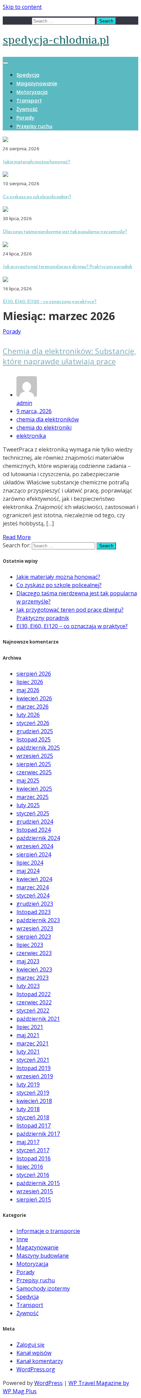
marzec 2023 (32, 977)
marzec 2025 (32, 797)
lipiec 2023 (29, 945)
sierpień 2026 (33, 673)
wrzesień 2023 (34, 928)
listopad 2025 (33, 739)
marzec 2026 (32, 706)
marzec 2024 (32, 887)
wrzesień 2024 (34, 846)
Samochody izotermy (43, 1288)
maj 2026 (27, 690)
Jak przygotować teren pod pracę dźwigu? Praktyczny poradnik (67, 266)
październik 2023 (38, 920)
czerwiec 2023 (34, 953)
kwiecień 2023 (34, 969)
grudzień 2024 (34, 821)
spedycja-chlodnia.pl (56, 40)
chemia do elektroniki (44, 427)
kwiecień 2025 (34, 788)
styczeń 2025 (32, 813)
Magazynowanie (36, 83)
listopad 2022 (33, 994)
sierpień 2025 (33, 764)
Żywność (27, 109)
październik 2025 (38, 747)
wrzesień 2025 (34, 756)
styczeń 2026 (32, 723)
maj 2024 (27, 871)
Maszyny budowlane (42, 1255)
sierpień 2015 (33, 1199)
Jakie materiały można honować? (36, 161)
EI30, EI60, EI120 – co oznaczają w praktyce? (50, 301)
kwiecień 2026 (34, 698)
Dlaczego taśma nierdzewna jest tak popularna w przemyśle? (65, 231)
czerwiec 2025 (34, 772)
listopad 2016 (33, 1158)
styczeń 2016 (32, 1175)
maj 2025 (27, 780)
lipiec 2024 (29, 862)
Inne (22, 1239)
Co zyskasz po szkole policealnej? (37, 196)
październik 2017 (38, 1134)
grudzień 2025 (34, 731)
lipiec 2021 (29, 1027)
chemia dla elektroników (47, 419)
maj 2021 (27, 1035)
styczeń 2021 (32, 1060)
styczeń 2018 (32, 1117)
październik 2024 (38, 838)
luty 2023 (28, 986)
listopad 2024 (33, 830)
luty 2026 (28, 715)
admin (24, 403)
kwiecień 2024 (34, 879)
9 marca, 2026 (34, 411)
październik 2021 (38, 1018)
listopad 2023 (33, 912)
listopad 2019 (33, 1068)
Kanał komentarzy (39, 1361)
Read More (17, 537)
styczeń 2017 (32, 1150)
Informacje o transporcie (48, 1231)
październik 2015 (38, 1183)
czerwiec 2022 (34, 1002)
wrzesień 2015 (34, 1191)
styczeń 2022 (32, 1010)
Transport (29, 100)
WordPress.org (35, 1369)
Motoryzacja (32, 92)
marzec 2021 (32, 1043)
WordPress (48, 1383)
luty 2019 (28, 1084)
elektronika (31, 436)
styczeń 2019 (32, 1092)
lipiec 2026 (29, 682)
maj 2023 (27, 961)
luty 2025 (28, 805)
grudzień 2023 (34, 903)
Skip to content (22, 7)
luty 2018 (28, 1109)
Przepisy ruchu (34, 126)
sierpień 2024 (33, 854)
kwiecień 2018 (34, 1101)
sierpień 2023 (33, 936)
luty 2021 (28, 1051)
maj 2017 (27, 1142)
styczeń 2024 (32, 895)
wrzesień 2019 (34, 1076)
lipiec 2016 (29, 1166)
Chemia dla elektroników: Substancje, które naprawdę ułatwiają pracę (69, 356)
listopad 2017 (33, 1125)
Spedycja (27, 75)
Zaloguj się (30, 1344)
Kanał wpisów (33, 1353)
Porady (25, 117)
